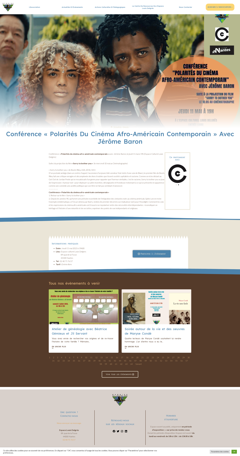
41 (105, 360)
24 (158, 357)
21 (142, 357)
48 (140, 360)
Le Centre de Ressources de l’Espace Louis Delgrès (148, 7)
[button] (176, 184)
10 (86, 357)
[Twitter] (118, 432)
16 (117, 357)
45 (125, 360)
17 (122, 357)
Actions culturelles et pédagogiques (110, 7)
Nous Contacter (185, 7)
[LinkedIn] (126, 432)
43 (115, 360)
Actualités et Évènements (72, 7)
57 (187, 360)
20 (137, 357)
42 (110, 360)
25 (163, 357)
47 (135, 360)
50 (151, 360)
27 (173, 357)
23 (153, 357)
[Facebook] (114, 432)
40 (99, 360)
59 (106, 364)
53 (166, 360)
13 (101, 357)
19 (132, 357)
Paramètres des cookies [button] (220, 452)
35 (74, 360)
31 (53, 360)
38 (89, 360)
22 (147, 357)
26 (168, 357)
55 (176, 360)
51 (156, 360)
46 (130, 360)
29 (183, 357)
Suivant (139, 364)
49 (145, 360)
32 (58, 360)
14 (107, 357)
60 (111, 364)
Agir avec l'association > (220, 7)
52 (161, 360)
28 (178, 357)
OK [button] (234, 452)
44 (120, 360)
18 (127, 357)
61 (116, 364)
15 (112, 357)
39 (94, 360)
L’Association (34, 7)
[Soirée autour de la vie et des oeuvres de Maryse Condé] (156, 306)
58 (101, 364)
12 (96, 357)
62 (121, 364)
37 (84, 360)
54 (171, 360)
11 (91, 357)
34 (69, 360)
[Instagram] (122, 432)
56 (181, 360)
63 (126, 364)
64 (131, 364)
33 (63, 360)
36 (79, 360)
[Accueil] (111, 127)
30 (189, 357)
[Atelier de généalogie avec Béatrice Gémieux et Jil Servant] (83, 306)
